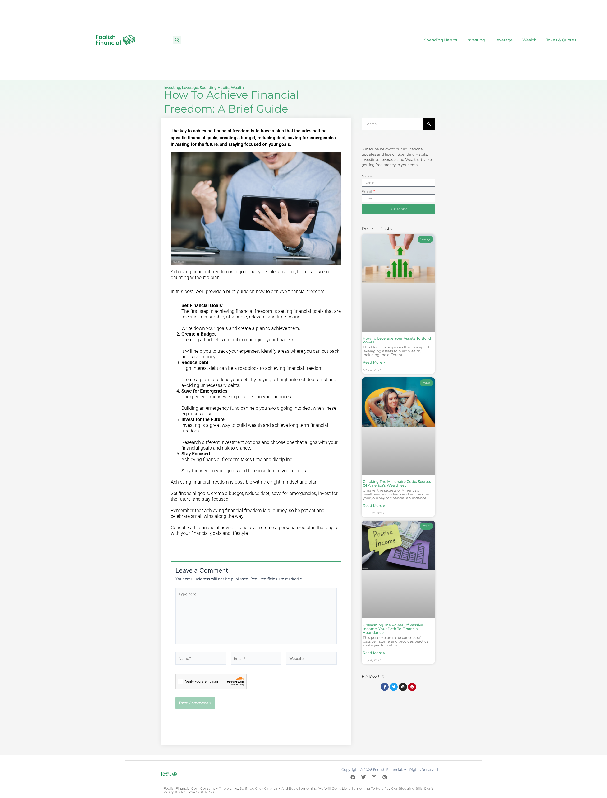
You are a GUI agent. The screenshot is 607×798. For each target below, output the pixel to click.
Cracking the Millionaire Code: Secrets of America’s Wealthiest (397, 483)
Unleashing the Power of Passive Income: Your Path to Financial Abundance (393, 629)
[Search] (429, 124)
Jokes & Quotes (561, 40)
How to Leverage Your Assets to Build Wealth (397, 340)
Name (367, 176)
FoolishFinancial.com (181, 788)
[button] (177, 40)
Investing (475, 40)
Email (367, 191)
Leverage (503, 40)
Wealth (529, 40)
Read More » (374, 362)
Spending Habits (440, 40)
